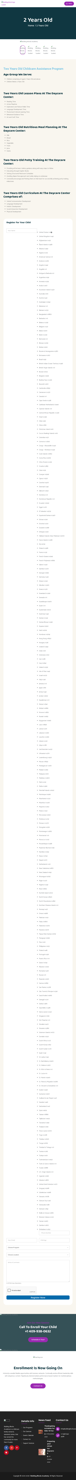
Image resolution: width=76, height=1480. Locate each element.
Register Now (38, 1298)
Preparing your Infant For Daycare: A (51, 1447)
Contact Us (38, 1386)
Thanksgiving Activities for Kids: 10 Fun (49, 1428)
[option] (38, 41)
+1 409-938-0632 (38, 1331)
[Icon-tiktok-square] (6, 1452)
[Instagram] (11, 1447)
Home (31, 26)
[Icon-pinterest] (17, 1447)
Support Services (28, 1443)
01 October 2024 (49, 1459)
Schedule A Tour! (38, 1339)
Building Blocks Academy (40, 1476)
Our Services (27, 1431)
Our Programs (27, 1427)
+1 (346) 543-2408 (65, 1435)
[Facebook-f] (6, 1447)
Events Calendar (28, 1435)
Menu (70, 3)
